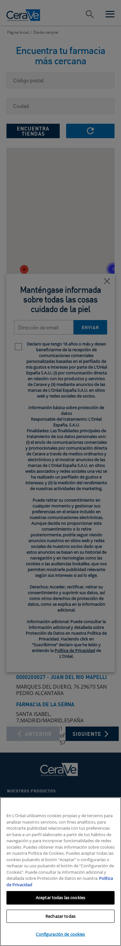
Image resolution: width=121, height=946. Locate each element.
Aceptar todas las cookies (60, 897)
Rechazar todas (60, 916)
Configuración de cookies (60, 934)
